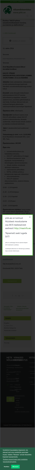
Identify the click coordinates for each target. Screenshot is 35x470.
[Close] (30, 217)
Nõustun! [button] (15, 466)
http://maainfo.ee (22, 228)
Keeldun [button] (6, 466)
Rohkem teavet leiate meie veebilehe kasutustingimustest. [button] (15, 461)
